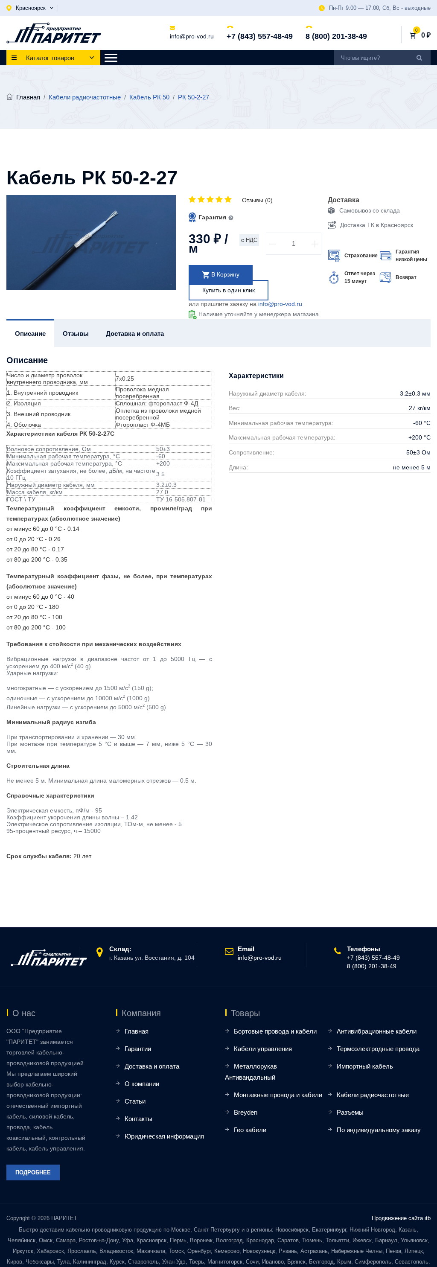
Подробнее (33, 1172)
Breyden (245, 1112)
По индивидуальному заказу (379, 1129)
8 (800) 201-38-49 (336, 36)
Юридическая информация (164, 1136)
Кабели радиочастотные (373, 1094)
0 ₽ (426, 35)
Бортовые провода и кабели (275, 1031)
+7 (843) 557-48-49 (260, 36)
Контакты (138, 1118)
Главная (28, 97)
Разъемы (350, 1112)
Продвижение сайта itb (401, 1218)
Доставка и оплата (152, 1066)
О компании (142, 1083)
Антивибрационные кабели (377, 1031)
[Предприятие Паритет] (54, 33)
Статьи (135, 1101)
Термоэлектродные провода (378, 1048)
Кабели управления (263, 1048)
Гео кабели (250, 1129)
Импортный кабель (365, 1066)
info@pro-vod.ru (192, 36)
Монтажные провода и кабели (278, 1094)
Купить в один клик (228, 290)
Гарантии (138, 1048)
